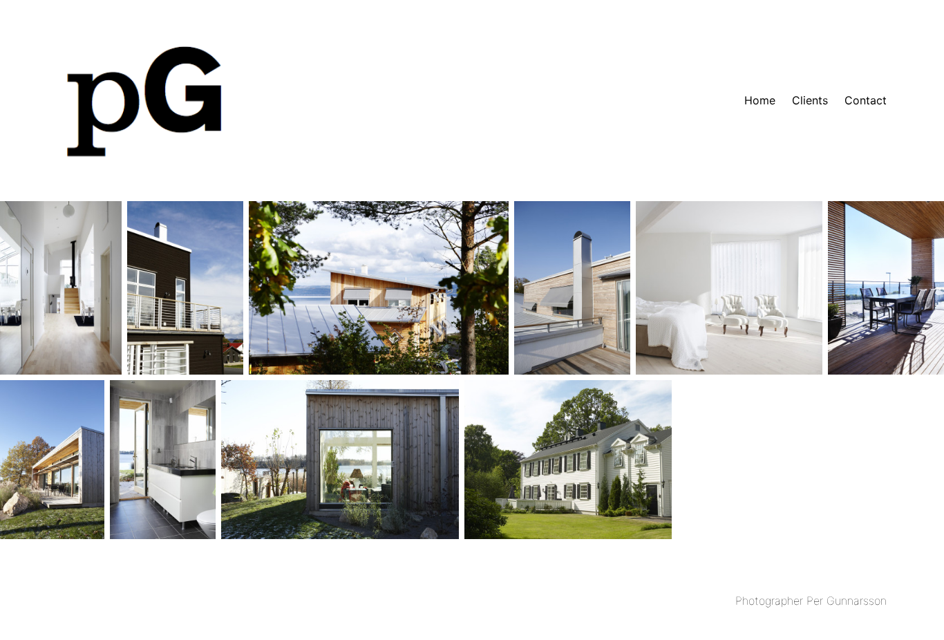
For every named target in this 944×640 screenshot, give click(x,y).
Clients (810, 100)
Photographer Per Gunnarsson (811, 601)
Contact (865, 100)
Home (759, 100)
